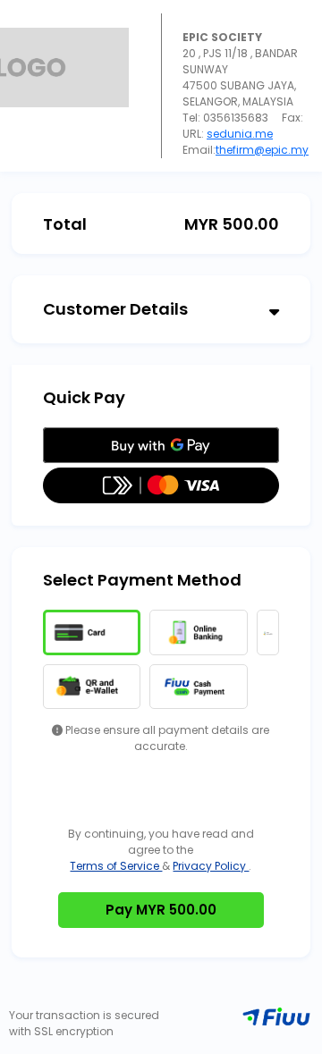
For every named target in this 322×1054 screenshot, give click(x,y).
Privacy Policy (211, 865)
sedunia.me (240, 133)
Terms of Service (116, 865)
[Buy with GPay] (161, 445)
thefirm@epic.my (262, 149)
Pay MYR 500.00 (161, 909)
